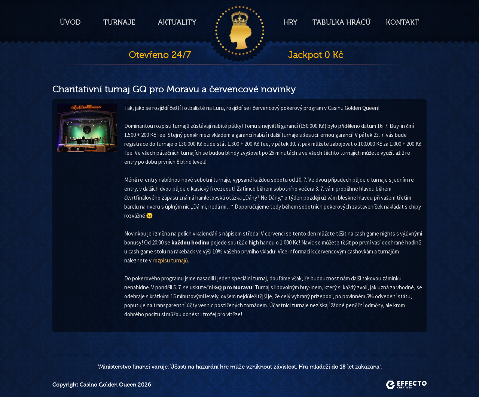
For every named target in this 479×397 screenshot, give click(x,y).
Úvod (70, 22)
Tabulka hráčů (341, 22)
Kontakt (402, 22)
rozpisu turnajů (170, 260)
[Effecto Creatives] (406, 385)
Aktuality (177, 22)
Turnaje (119, 22)
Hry (291, 22)
